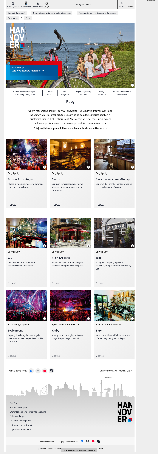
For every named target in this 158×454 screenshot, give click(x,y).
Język (47, 6)
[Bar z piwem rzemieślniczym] (114, 173)
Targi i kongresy (65, 93)
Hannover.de (26, 6)
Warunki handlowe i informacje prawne (28, 412)
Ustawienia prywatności (21, 425)
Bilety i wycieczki (102, 93)
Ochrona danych (17, 416)
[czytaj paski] (114, 324)
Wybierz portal (85, 4)
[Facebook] (31, 370)
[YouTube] (44, 370)
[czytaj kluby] (70, 324)
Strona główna (13, 6)
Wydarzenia (38, 6)
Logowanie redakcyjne (20, 429)
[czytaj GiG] (26, 252)
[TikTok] (51, 370)
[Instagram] (38, 370)
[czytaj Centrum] (70, 173)
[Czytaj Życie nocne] (26, 324)
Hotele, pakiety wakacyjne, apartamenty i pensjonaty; (24, 93)
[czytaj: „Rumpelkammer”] (114, 252)
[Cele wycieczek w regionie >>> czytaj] (70, 55)
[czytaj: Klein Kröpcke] (70, 252)
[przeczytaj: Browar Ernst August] (26, 173)
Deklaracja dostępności (20, 421)
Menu (130, 6)
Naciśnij (13, 403)
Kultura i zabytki (50, 93)
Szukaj (121, 6)
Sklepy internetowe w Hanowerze (122, 93)
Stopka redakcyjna (18, 407)
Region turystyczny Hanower (83, 93)
